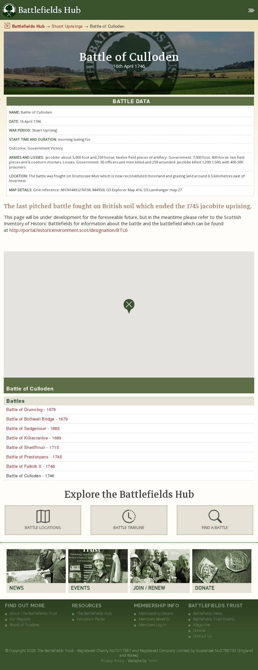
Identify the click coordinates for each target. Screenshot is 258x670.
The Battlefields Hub (94, 613)
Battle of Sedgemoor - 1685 (32, 428)
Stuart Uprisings (67, 26)
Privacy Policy (112, 661)
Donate (199, 630)
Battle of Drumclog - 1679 (31, 409)
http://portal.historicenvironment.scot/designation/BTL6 (68, 230)
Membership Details (156, 613)
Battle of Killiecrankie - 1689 (33, 438)
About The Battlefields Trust (34, 613)
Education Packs (91, 619)
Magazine (201, 625)
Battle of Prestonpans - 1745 (34, 457)
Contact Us (202, 636)
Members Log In (152, 625)
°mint (153, 661)
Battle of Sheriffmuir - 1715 (32, 447)
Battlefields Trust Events (214, 619)
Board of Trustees (24, 625)
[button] (43, 520)
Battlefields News (208, 613)
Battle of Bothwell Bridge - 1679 (37, 419)
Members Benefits (154, 619)
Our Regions (20, 619)
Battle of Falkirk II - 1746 (30, 466)
